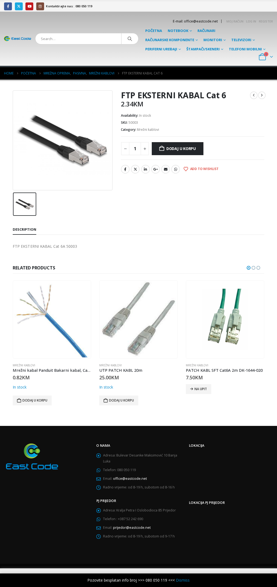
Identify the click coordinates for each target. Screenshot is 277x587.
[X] (19, 6)
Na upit (114, 389)
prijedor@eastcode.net (132, 527)
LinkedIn (145, 169)
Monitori (212, 39)
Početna (153, 30)
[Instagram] (40, 6)
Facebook (125, 169)
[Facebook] (8, 6)
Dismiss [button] (183, 580)
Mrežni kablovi (148, 129)
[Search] (129, 38)
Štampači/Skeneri (203, 49)
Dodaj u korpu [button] (34, 400)
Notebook (178, 30)
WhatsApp (175, 169)
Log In (251, 21)
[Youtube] (29, 6)
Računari (206, 30)
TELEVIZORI (241, 39)
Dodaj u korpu (181, 148)
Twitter (135, 169)
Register (266, 21)
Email (165, 169)
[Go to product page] (52, 319)
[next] (262, 95)
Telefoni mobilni (245, 49)
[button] (248, 268)
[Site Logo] (17, 38)
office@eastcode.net (130, 478)
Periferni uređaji (161, 49)
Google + (155, 169)
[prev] (254, 95)
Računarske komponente (169, 39)
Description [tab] (24, 229)
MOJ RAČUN (234, 21)
